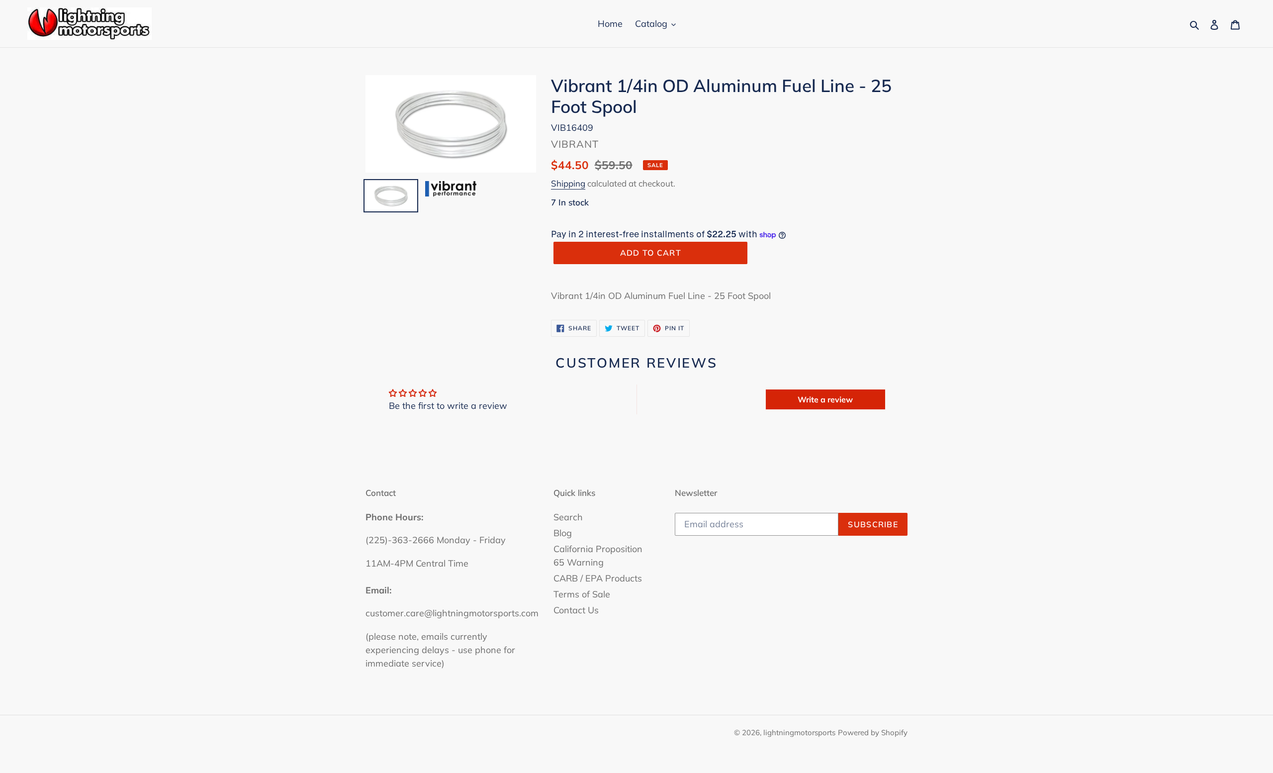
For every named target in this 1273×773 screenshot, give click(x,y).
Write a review (825, 399)
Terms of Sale (581, 594)
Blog (562, 533)
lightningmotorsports (799, 732)
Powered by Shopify (873, 732)
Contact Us (576, 610)
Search (568, 517)
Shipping (568, 183)
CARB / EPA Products (597, 578)
